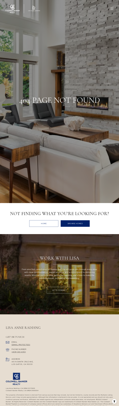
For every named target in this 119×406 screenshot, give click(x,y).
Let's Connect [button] (59, 290)
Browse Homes (75, 223)
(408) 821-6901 (19, 352)
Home (44, 223)
